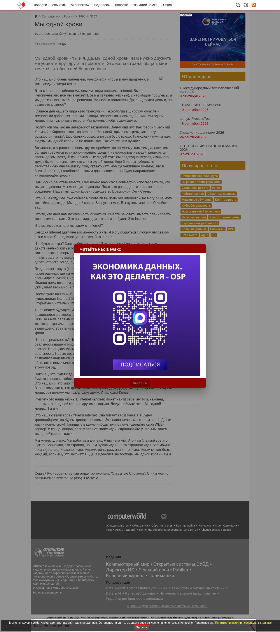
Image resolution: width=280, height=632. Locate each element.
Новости (40, 5)
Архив (167, 5)
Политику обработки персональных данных (243, 622)
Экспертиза (80, 5)
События (59, 5)
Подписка (102, 5)
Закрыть (141, 627)
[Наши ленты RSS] (253, 5)
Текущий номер (145, 5)
